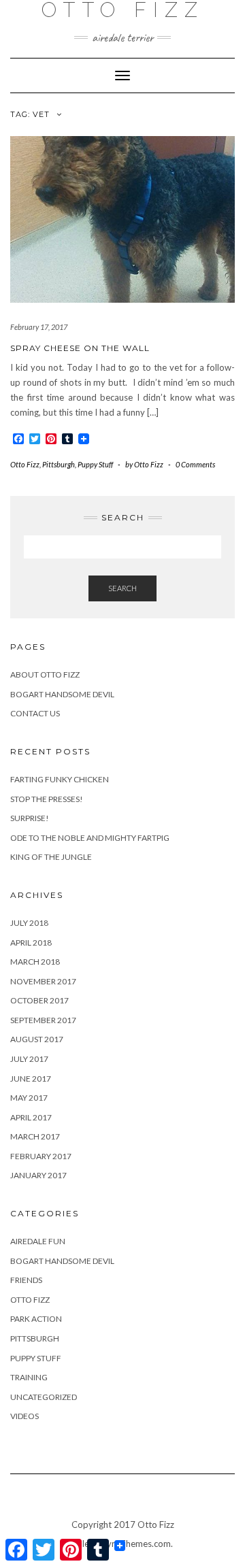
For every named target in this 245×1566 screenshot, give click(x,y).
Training (29, 1377)
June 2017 (30, 1078)
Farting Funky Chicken (59, 779)
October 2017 (39, 1000)
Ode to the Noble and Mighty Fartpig (89, 838)
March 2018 (35, 961)
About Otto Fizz (45, 674)
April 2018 (31, 942)
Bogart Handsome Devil (62, 694)
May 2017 (29, 1098)
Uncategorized (43, 1397)
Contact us (35, 713)
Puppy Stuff (95, 464)
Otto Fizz (24, 464)
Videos (24, 1416)
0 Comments (195, 464)
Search (122, 588)
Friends (26, 1280)
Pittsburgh (58, 464)
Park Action (36, 1319)
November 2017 (43, 981)
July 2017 (29, 1059)
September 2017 (43, 1020)
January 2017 (38, 1175)
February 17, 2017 (38, 326)
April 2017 (31, 1117)
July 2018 (29, 923)
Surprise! (29, 818)
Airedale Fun (37, 1241)
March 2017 (35, 1136)
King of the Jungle (51, 857)
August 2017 (36, 1039)
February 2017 (40, 1156)
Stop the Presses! (46, 799)
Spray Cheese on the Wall (80, 348)
